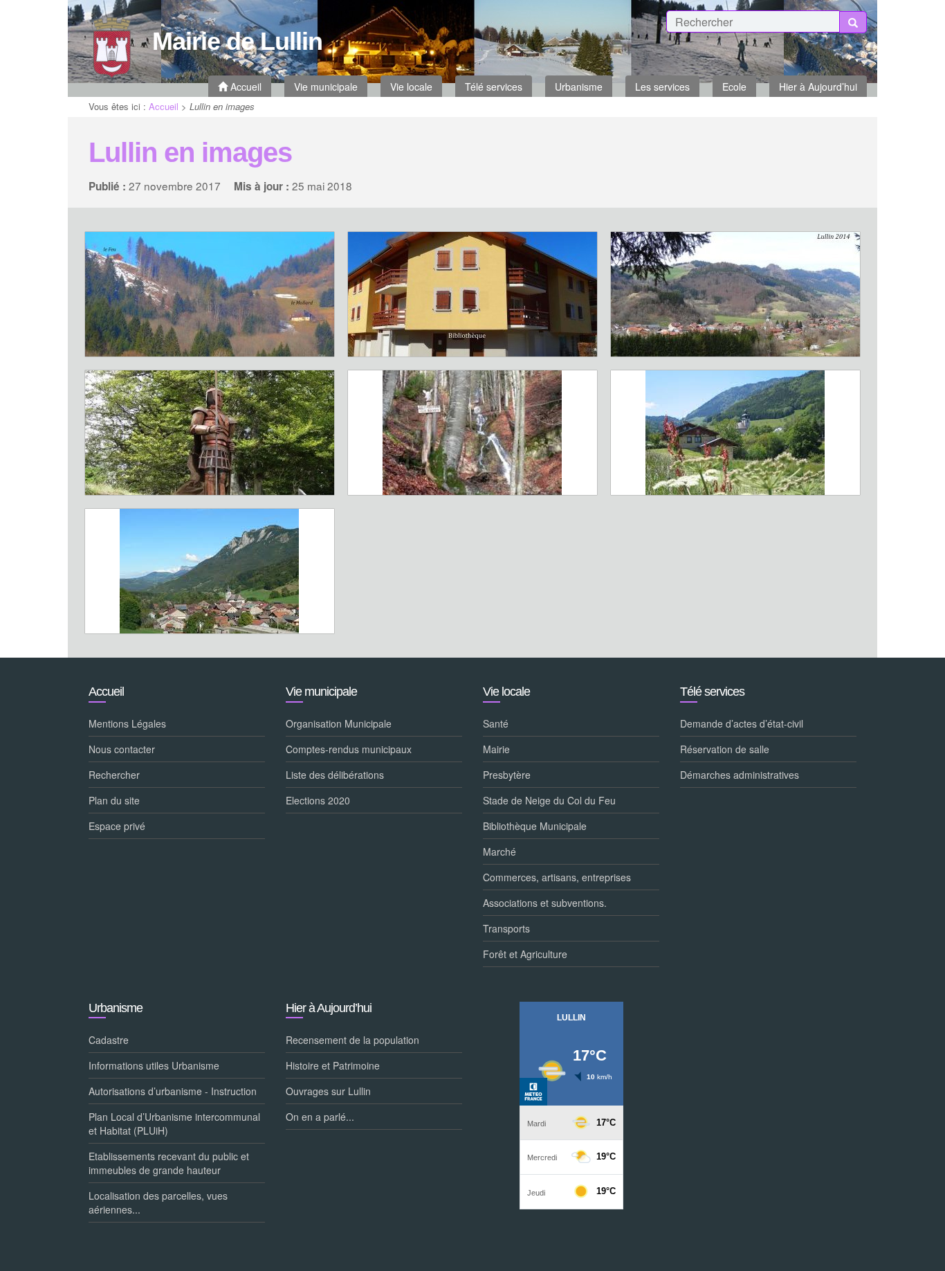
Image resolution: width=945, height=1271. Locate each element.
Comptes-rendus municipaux (349, 749)
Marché (499, 851)
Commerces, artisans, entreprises (557, 877)
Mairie (496, 749)
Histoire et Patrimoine (333, 1065)
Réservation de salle (724, 749)
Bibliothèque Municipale (535, 826)
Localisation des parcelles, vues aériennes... (158, 1202)
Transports (506, 928)
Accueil (163, 106)
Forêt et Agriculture (525, 954)
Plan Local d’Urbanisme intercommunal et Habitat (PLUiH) (174, 1123)
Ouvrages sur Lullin (328, 1091)
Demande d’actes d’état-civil (741, 723)
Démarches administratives (739, 775)
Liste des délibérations (335, 775)
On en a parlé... (320, 1117)
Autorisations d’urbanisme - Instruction (173, 1091)
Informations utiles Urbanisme (154, 1065)
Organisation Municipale (339, 723)
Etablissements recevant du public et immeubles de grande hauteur (169, 1163)
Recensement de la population (352, 1040)
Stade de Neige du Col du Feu (549, 800)
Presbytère (507, 775)
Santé (495, 723)
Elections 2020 (318, 800)
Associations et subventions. (545, 903)
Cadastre (109, 1040)
